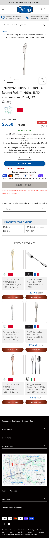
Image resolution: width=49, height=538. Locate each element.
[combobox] (24, 25)
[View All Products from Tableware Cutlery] (9, 111)
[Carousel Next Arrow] (44, 80)
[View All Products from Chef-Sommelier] (29, 275)
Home (4, 31)
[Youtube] (9, 524)
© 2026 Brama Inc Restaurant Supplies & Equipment (20, 534)
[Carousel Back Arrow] (4, 80)
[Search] (44, 25)
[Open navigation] (8, 9)
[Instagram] (4, 524)
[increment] (29, 157)
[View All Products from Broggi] (27, 380)
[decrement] (19, 157)
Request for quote (25, 185)
